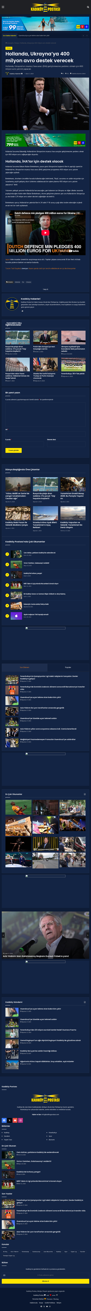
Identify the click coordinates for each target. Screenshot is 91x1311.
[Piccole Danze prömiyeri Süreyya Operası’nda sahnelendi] (18, 844)
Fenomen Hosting (53, 1299)
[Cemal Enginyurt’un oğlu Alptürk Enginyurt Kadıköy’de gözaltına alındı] (11, 1043)
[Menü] (3, 8)
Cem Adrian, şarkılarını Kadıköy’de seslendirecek (39, 553)
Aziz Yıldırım (14, 1252)
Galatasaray (36, 1252)
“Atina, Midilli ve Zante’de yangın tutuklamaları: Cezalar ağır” (17, 496)
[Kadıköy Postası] (45, 7)
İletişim (59, 1303)
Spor (50, 1136)
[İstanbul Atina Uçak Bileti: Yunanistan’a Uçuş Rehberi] (45, 513)
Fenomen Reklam (38, 1299)
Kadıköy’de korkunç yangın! (33, 573)
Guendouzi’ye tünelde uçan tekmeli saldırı (38, 718)
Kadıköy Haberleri (15, 74)
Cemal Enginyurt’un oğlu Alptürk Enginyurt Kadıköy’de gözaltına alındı (50, 1040)
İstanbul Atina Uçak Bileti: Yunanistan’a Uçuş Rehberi (45, 525)
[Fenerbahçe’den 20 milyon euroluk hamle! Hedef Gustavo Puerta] (11, 1033)
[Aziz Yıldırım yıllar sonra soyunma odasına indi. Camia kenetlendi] (11, 732)
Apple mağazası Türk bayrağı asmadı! (36, 615)
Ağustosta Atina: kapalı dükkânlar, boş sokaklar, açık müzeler (47, 1061)
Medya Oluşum (42, 1291)
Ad (6, 429)
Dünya (17, 43)
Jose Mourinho (48, 1252)
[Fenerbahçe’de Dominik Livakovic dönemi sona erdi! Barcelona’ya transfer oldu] (11, 690)
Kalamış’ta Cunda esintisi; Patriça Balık (36, 604)
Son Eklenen (24, 667)
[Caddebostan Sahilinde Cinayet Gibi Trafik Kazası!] (45, 861)
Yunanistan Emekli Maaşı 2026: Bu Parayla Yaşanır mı (72, 496)
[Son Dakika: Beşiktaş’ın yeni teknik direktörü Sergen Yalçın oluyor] (45, 844)
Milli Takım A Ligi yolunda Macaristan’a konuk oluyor (41, 584)
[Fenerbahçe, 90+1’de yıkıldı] (73, 364)
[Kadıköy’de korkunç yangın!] (45, 807)
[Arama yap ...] (88, 8)
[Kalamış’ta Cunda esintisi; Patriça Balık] (18, 826)
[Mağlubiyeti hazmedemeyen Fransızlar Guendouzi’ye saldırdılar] (11, 742)
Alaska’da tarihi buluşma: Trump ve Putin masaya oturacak (44, 375)
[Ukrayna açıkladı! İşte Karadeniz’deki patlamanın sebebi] (73, 337)
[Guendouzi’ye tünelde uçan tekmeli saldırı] (11, 721)
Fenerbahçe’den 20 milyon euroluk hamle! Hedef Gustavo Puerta (48, 1030)
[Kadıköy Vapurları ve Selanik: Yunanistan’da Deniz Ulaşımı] (73, 513)
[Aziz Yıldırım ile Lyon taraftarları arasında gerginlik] (11, 711)
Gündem (7, 1136)
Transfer (82, 1252)
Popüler (68, 667)
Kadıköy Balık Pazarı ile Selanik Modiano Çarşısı (16, 523)
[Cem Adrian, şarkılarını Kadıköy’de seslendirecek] (8, 1155)
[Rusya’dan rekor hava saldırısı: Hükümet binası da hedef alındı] (17, 364)
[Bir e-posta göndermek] (22, 74)
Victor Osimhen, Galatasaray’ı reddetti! (36, 563)
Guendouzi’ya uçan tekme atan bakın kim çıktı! (40, 697)
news (53, 1295)
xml (47, 1295)
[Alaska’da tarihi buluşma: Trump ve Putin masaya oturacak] (45, 364)
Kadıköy (6, 1132)
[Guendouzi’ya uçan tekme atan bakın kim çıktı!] (11, 700)
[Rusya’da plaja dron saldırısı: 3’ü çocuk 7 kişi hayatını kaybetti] (17, 337)
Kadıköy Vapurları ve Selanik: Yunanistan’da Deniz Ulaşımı (71, 525)
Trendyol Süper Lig (9, 1256)
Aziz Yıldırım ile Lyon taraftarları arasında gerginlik (35, 35)
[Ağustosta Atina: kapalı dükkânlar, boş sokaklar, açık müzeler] (11, 1064)
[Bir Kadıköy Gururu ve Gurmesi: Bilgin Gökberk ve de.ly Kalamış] (72, 807)
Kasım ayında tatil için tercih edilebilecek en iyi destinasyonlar (52, 268)
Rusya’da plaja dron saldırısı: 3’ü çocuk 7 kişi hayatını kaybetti (15, 348)
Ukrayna (28, 282)
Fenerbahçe (53, 1132)
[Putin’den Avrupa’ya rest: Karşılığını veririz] (45, 337)
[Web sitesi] (22, 311)
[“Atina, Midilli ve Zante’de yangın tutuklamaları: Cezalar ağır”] (18, 484)
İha (23, 282)
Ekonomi (52, 1140)
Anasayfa (10, 43)
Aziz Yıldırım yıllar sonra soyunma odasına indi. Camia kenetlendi (48, 729)
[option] (45, 935)
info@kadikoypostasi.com (50, 1114)
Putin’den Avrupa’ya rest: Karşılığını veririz (44, 347)
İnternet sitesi (51, 439)
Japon (7, 259)
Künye (41, 1303)
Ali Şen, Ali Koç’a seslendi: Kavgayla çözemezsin (29, 956)
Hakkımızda (34, 1303)
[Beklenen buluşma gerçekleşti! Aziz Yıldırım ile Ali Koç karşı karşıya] (18, 860)
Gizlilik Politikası (50, 1303)
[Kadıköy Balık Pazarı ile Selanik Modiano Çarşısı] (18, 513)
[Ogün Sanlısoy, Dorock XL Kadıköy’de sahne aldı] (72, 823)
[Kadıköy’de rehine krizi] (72, 844)
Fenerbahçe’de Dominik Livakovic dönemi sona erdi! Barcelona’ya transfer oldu (51, 1211)
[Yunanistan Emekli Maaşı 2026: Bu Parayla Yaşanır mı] (73, 484)
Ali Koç (5, 1252)
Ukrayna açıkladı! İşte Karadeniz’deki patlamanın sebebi (73, 348)
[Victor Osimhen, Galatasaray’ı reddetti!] (18, 807)
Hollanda (17, 282)
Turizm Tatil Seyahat (13, 268)
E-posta (8, 439)
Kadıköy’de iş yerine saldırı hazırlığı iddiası (38, 1051)
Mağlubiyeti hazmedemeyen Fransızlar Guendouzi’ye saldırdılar (48, 739)
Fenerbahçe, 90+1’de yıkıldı (72, 373)
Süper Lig (74, 1252)
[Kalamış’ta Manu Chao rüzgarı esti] (45, 825)
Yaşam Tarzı (8, 1140)
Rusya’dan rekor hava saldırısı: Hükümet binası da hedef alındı (17, 375)
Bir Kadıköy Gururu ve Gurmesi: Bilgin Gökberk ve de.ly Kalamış (44, 594)
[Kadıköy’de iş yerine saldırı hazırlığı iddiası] (11, 1054)
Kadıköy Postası (38, 1295)
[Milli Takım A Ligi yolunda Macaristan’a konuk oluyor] (8, 1184)
